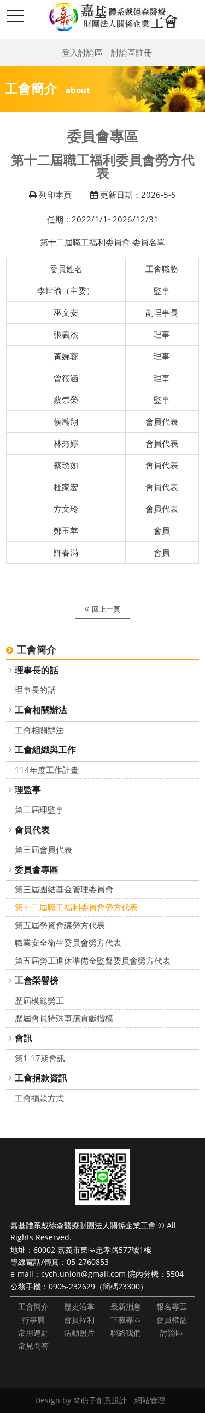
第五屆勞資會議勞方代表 (60, 925)
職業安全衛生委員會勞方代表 (68, 942)
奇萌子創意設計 (100, 1400)
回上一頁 (106, 609)
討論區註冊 (131, 52)
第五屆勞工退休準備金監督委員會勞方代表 (93, 960)
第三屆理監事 (39, 809)
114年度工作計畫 (47, 769)
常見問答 (33, 1345)
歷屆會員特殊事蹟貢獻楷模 (64, 1017)
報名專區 (171, 1306)
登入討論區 (82, 52)
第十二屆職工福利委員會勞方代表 (76, 907)
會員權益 (171, 1319)
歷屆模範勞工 (39, 1000)
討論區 (171, 1332)
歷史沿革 (79, 1306)
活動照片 (79, 1332)
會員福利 (79, 1319)
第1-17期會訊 (40, 1058)
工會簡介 (33, 1306)
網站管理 (149, 1400)
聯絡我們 (125, 1332)
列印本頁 (55, 194)
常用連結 (33, 1332)
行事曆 (33, 1319)
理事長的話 (35, 689)
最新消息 (125, 1306)
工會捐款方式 (39, 1097)
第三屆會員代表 (43, 849)
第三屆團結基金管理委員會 (64, 889)
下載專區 (125, 1319)
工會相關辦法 (39, 729)
